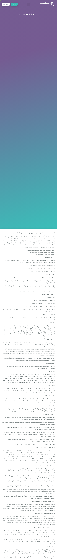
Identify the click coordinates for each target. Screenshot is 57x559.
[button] (28, 4)
